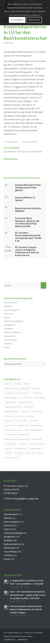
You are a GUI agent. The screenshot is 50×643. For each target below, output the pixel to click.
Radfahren (9, 328)
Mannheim (10, 425)
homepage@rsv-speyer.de (24, 498)
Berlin (35, 388)
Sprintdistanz (21, 448)
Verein (7, 347)
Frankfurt (28, 407)
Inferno (9, 416)
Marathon (23, 425)
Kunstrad (8, 43)
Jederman (20, 416)
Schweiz (23, 444)
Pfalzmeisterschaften (33, 430)
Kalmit (30, 416)
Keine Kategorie (11, 310)
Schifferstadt (10, 444)
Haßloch (25, 411)
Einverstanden (17, 20)
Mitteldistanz (36, 425)
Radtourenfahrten (12, 332)
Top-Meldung (10, 339)
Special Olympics (37, 444)
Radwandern (10, 336)
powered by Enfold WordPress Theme (18, 636)
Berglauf (25, 388)
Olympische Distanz (13, 430)
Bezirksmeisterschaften (17, 151)
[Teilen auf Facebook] (7, 167)
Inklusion (8, 306)
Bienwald (9, 393)
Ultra (40, 453)
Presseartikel (11, 434)
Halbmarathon (12, 411)
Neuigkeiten (9, 324)
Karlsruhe (9, 421)
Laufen (7, 317)
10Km (17, 384)
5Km (8, 384)
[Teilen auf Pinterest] (28, 167)
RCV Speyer (32, 142)
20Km (27, 384)
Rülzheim (36, 439)
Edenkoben (39, 398)
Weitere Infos (34, 20)
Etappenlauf (10, 402)
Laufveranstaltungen (13, 321)
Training (18, 453)
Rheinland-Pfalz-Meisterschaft (17, 439)
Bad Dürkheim (11, 388)
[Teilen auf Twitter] (14, 167)
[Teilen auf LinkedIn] (35, 167)
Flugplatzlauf (25, 402)
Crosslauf (36, 393)
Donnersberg (11, 398)
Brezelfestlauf (10, 302)
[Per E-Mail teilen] (42, 167)
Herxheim (37, 411)
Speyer (8, 448)
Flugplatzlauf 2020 (13, 407)
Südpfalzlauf (35, 448)
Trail (8, 453)
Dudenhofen (25, 398)
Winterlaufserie (12, 458)
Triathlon (8, 343)
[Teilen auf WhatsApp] (21, 167)
